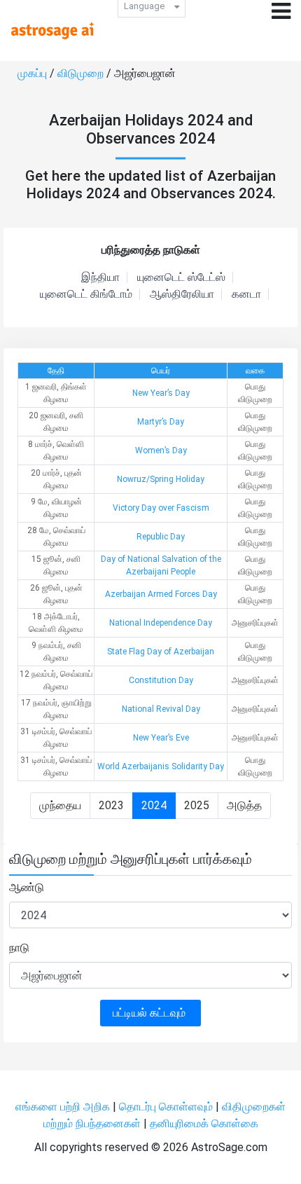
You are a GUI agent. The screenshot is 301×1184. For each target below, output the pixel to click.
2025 (196, 805)
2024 (154, 805)
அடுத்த (244, 805)
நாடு (19, 947)
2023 (111, 805)
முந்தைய (60, 805)
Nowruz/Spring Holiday (160, 479)
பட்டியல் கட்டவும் (150, 1012)
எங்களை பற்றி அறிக (64, 1106)
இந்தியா (100, 277)
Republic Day (160, 537)
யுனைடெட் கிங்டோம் (86, 294)
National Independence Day (160, 623)
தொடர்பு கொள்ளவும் (167, 1106)
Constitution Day (161, 680)
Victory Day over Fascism (161, 508)
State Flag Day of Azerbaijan (160, 651)
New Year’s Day (161, 393)
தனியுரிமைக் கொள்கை (204, 1123)
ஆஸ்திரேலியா (182, 294)
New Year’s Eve (161, 738)
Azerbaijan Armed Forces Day (161, 594)
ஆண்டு (26, 887)
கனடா (246, 294)
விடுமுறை (81, 73)
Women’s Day (161, 450)
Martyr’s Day (160, 422)
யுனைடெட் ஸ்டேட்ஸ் (181, 277)
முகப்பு (34, 73)
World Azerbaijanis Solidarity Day (160, 766)
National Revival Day (161, 709)
